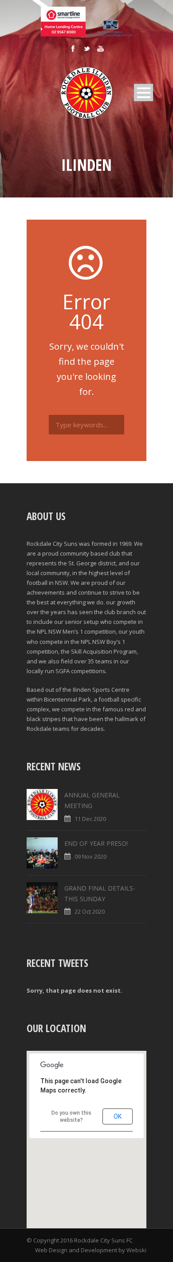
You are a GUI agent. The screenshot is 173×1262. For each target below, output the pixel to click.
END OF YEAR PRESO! (96, 843)
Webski (136, 1250)
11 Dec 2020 (90, 819)
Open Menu (143, 92)
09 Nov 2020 (90, 856)
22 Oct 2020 (90, 911)
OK (118, 1116)
